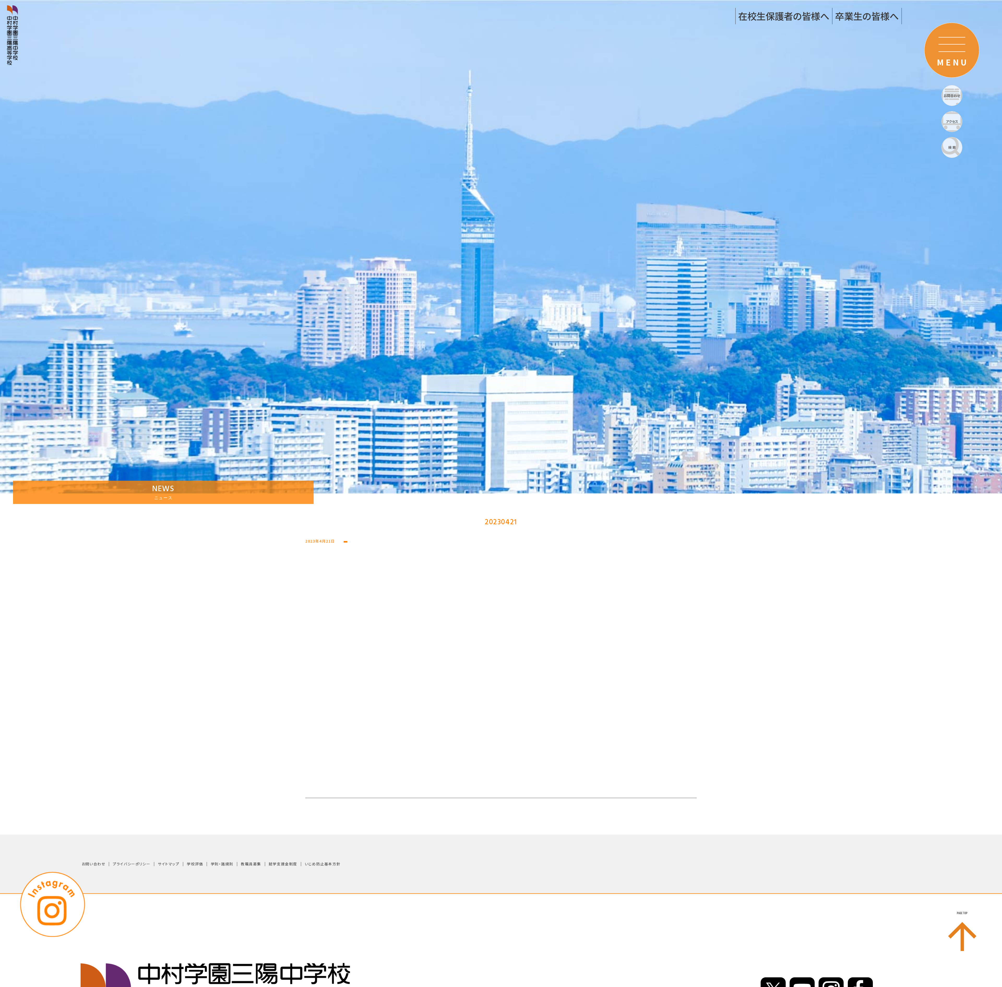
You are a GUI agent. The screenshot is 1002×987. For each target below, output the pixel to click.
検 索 (952, 147)
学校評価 (195, 863)
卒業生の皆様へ (867, 15)
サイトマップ (169, 863)
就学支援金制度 (283, 863)
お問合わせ (952, 95)
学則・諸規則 (222, 863)
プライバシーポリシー (131, 863)
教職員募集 (251, 863)
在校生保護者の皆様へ (784, 15)
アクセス (952, 121)
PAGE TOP (962, 913)
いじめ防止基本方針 (323, 863)
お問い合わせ (93, 863)
